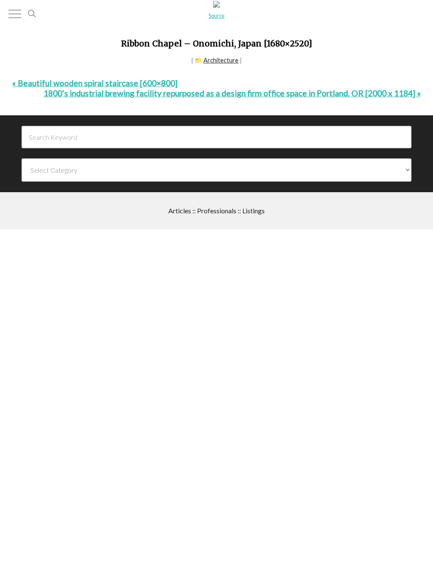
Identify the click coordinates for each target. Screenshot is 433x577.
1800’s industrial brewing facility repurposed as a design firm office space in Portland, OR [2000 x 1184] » (232, 93)
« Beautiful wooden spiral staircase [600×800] (95, 83)
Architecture (220, 60)
